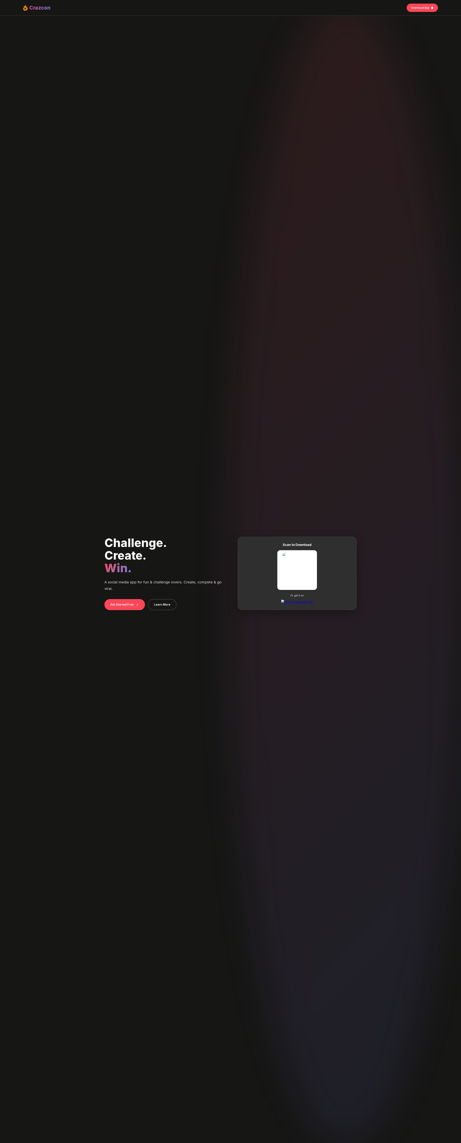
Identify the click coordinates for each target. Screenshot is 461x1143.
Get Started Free (122, 604)
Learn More (162, 604)
